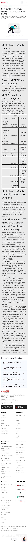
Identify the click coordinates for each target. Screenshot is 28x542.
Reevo (2, 517)
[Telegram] (8, 403)
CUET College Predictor (6, 500)
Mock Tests (3, 487)
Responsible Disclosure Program (8, 526)
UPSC (17, 431)
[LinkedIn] (2, 403)
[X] (5, 403)
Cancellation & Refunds (21, 526)
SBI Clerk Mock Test (20, 444)
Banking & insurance (20, 415)
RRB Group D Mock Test (20, 460)
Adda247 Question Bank (6, 484)
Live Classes (3, 490)
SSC (16, 418)
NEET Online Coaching (6, 460)
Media (2, 420)
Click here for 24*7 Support (9, 400)
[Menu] (25, 2)
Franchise (3, 428)
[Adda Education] (20, 485)
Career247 (3, 514)
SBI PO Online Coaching (6, 446)
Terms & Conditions (6, 528)
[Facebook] (11, 403)
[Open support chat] (24, 539)
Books (2, 497)
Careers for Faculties (5, 425)
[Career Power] (20, 489)
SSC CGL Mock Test (20, 457)
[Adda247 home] (4, 2)
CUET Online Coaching (6, 458)
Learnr (2, 522)
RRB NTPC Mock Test (20, 450)
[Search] (22, 2)
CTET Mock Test (19, 455)
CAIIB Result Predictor (6, 505)
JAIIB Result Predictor (5, 502)
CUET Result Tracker (5, 512)
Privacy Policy (15, 528)
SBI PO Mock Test (19, 452)
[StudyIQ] (20, 493)
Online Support (4, 433)
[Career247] (20, 500)
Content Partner (4, 431)
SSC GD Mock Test (19, 447)
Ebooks (2, 495)
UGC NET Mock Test (20, 473)
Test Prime (3, 520)
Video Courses (4, 492)
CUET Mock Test (19, 462)
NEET (17, 433)
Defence (17, 425)
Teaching (18, 423)
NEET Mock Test (19, 465)
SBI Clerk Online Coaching (6, 455)
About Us (3, 415)
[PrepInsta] (20, 496)
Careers (3, 423)
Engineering (18, 428)
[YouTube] (15, 403)
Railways (17, 420)
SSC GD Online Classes (6, 453)
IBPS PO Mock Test (20, 468)
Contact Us (3, 418)
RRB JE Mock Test (19, 470)
